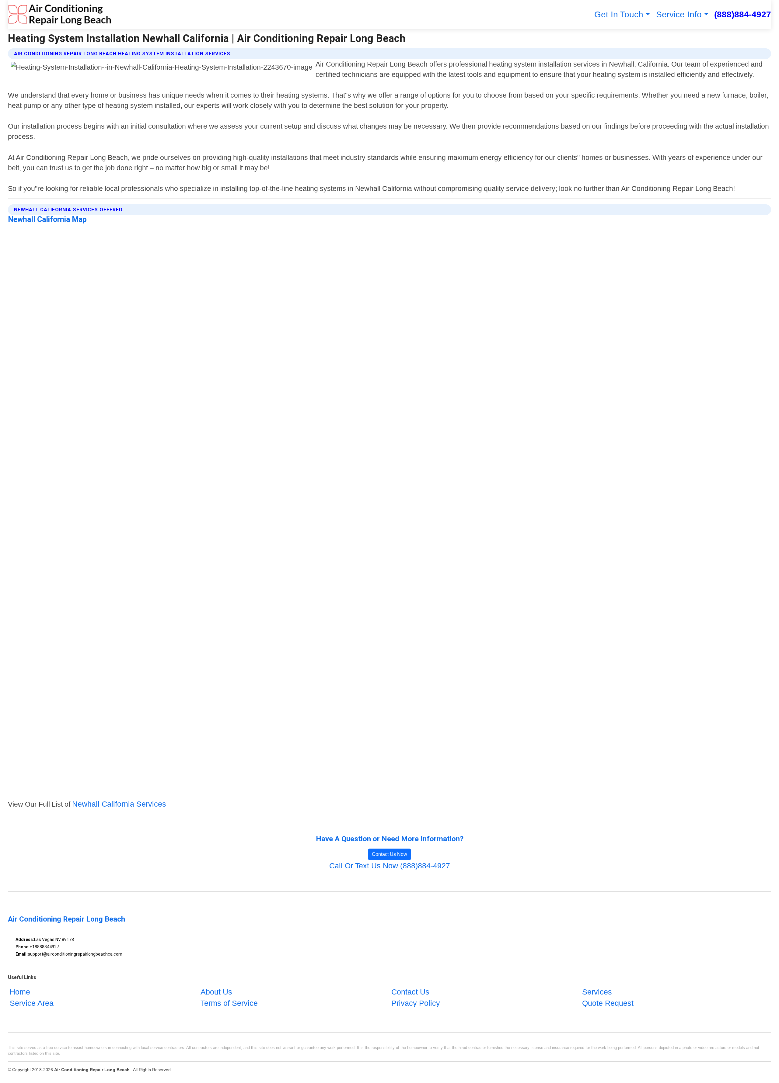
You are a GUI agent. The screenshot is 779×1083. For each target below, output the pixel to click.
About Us (216, 992)
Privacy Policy (415, 1003)
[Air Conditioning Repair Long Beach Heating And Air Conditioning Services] (60, 14)
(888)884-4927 (742, 14)
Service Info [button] (679, 14)
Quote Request (608, 1003)
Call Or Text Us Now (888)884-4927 (389, 865)
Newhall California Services (119, 804)
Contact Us (410, 992)
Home (20, 992)
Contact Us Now (389, 854)
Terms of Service (229, 1003)
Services (597, 992)
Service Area (32, 1003)
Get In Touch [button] (618, 14)
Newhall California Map (47, 219)
